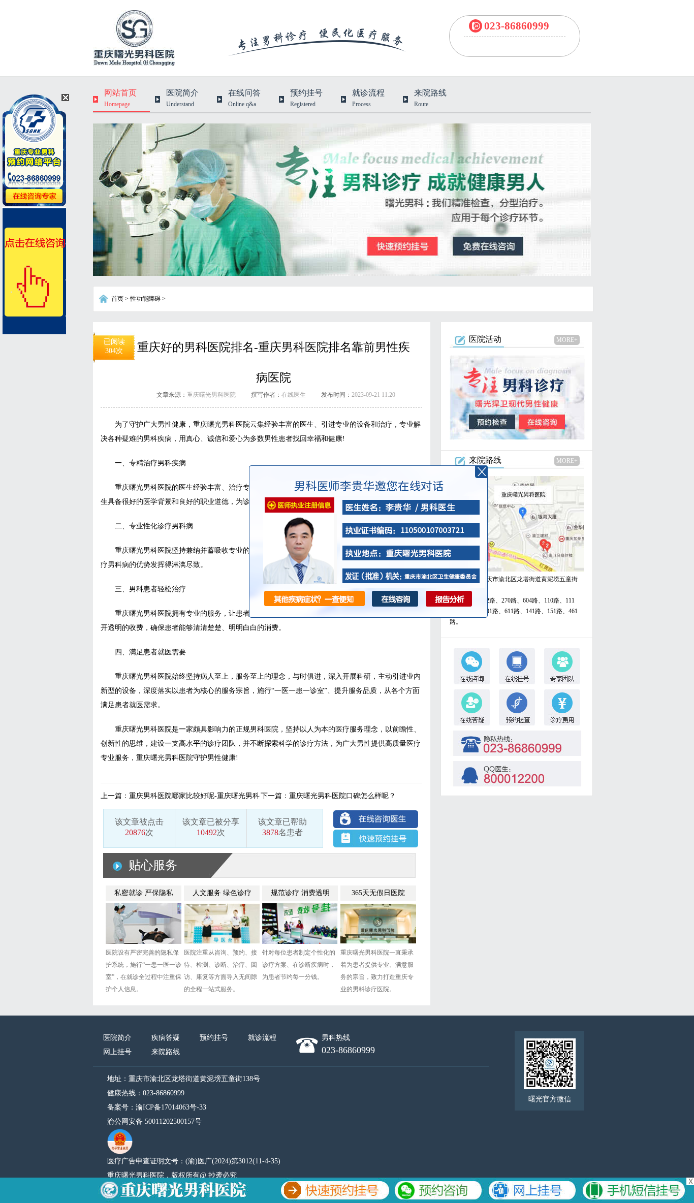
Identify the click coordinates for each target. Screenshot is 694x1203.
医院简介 (117, 1037)
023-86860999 (516, 26)
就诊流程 (262, 1037)
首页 (117, 298)
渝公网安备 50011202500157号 (154, 1121)
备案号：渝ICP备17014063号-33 (156, 1107)
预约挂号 (214, 1037)
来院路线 (165, 1052)
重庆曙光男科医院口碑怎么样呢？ (342, 796)
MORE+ (567, 339)
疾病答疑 (165, 1037)
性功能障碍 (145, 298)
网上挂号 (117, 1052)
